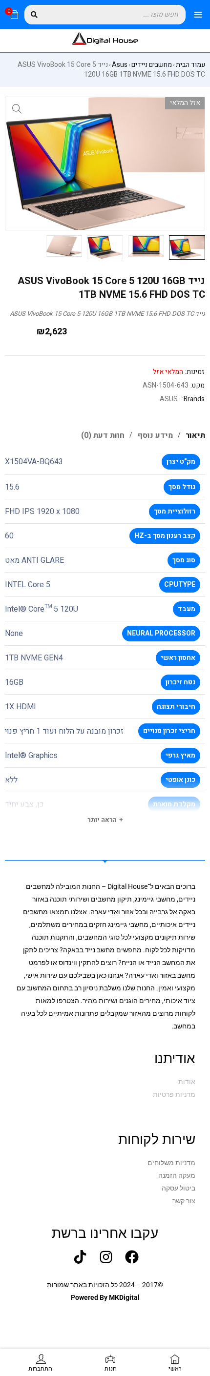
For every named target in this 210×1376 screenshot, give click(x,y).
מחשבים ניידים (151, 65)
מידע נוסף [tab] (155, 435)
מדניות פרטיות (174, 1094)
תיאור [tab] (195, 435)
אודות (186, 1082)
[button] (17, 109)
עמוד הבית (190, 65)
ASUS (169, 399)
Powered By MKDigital (105, 1297)
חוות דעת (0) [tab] (103, 435)
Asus (119, 65)
